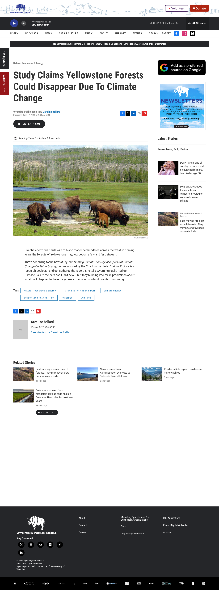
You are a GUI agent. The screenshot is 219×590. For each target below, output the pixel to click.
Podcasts (31, 33)
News (48, 33)
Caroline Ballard (51, 111)
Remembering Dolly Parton (173, 149)
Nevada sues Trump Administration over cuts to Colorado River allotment (115, 373)
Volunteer (178, 8)
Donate (201, 8)
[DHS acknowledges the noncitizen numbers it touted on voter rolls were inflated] (168, 192)
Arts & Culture (68, 33)
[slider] (28, 23)
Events (137, 33)
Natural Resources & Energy (28, 63)
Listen (14, 33)
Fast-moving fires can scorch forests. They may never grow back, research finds (52, 373)
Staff (123, 526)
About (104, 33)
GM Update (4, 58)
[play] (14, 23)
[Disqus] (109, 463)
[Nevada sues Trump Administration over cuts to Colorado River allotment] (87, 374)
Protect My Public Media (175, 525)
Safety (166, 33)
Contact (83, 525)
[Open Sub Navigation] (21, 33)
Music (89, 33)
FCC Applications (171, 518)
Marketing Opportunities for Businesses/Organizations (135, 518)
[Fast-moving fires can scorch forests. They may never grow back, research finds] (168, 219)
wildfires (68, 297)
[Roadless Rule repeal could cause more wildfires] (152, 374)
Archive (167, 532)
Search (154, 33)
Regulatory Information (132, 533)
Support (120, 33)
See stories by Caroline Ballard (51, 332)
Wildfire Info (4, 83)
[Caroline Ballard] (20, 329)
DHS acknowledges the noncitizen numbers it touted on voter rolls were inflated (191, 193)
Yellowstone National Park (39, 297)
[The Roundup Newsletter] (182, 106)
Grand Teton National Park (80, 290)
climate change (113, 290)
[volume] (23, 23)
